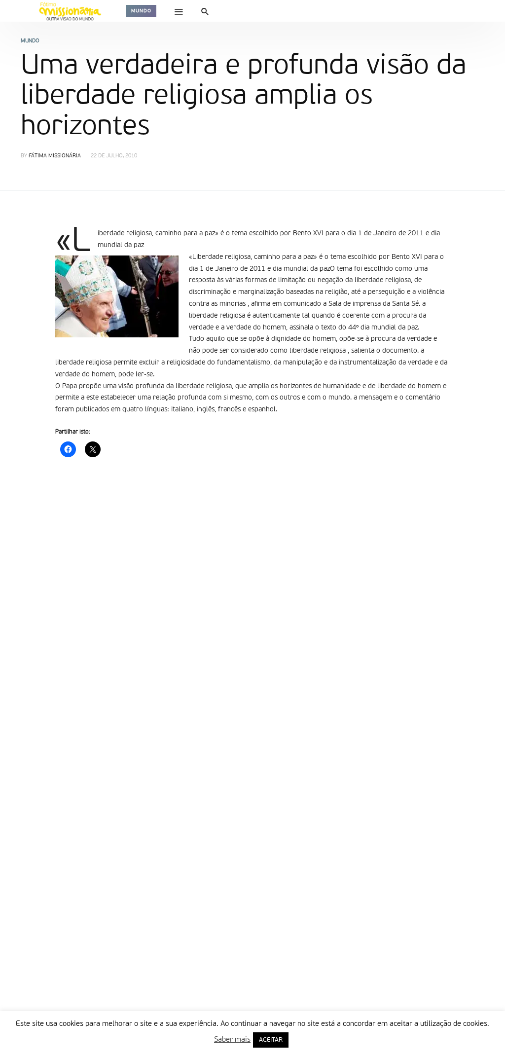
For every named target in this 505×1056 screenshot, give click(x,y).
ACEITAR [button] (271, 1040)
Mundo (141, 10)
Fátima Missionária (55, 156)
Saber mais (232, 1039)
